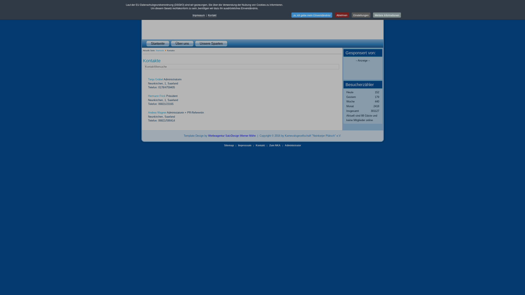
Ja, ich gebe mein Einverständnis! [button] (312, 15)
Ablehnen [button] (342, 15)
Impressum (199, 15)
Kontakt (212, 15)
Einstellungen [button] (361, 15)
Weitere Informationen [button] (387, 15)
